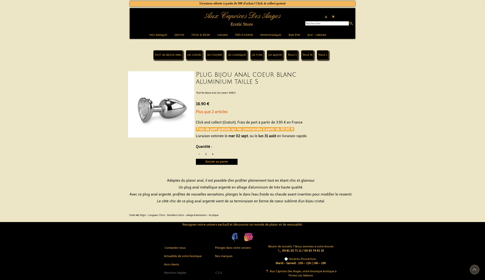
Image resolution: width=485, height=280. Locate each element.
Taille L (322, 55)
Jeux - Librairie (316, 35)
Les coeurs (194, 55)
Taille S (292, 55)
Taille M (307, 55)
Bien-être (294, 35)
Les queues (275, 55)
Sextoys (179, 35)
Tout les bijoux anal (168, 55)
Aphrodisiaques (270, 35)
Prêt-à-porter (244, 35)
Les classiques (237, 55)
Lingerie (222, 35)
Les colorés (214, 55)
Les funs (257, 55)
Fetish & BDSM (201, 35)
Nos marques (158, 35)
